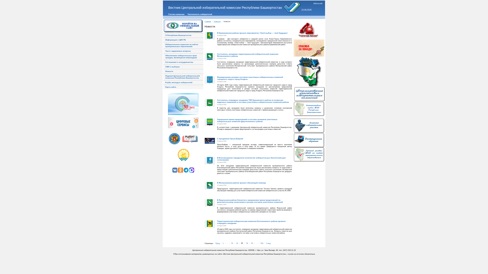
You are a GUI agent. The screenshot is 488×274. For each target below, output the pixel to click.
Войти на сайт (318, 3)
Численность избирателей (199, 14)
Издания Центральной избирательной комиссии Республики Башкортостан (182, 77)
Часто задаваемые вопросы (178, 51)
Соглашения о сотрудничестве (179, 62)
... (227, 243)
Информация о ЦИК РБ (175, 40)
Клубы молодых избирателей (178, 82)
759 (261, 243)
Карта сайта (170, 87)
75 (232, 243)
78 (247, 243)
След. (268, 243)
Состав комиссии (176, 14)
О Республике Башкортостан (178, 35)
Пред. (217, 243)
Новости (169, 71)
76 (237, 243)
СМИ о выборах (172, 67)
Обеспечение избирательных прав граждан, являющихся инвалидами (181, 57)
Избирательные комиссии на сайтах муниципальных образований (181, 45)
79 (252, 243)
